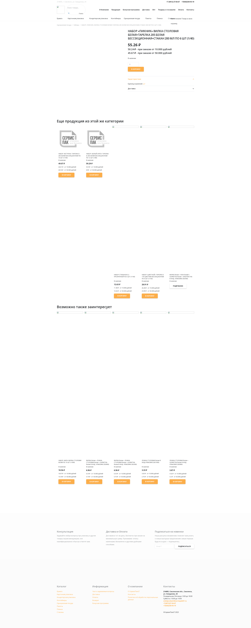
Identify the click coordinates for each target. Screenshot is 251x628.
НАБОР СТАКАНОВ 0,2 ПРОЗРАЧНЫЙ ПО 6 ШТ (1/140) (124, 276)
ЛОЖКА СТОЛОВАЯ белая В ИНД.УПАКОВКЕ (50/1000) (151, 461)
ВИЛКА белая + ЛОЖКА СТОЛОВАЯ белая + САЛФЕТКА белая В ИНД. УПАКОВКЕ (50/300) (125, 462)
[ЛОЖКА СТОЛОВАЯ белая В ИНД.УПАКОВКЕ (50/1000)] (153, 385)
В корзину (135, 69)
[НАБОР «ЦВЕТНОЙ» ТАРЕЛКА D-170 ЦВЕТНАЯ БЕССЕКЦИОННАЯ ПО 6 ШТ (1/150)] (153, 199)
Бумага (59, 591)
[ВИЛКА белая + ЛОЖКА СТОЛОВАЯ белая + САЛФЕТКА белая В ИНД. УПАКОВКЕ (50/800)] (98, 385)
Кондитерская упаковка (66, 597)
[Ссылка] (61, 10)
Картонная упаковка (65, 594)
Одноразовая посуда (65, 603)
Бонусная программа (100, 603)
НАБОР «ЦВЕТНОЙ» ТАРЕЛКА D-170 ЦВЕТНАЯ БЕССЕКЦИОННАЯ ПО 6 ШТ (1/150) (153, 277)
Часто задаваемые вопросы (103, 591)
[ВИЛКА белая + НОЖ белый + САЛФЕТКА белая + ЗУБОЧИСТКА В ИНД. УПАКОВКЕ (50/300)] (181, 199)
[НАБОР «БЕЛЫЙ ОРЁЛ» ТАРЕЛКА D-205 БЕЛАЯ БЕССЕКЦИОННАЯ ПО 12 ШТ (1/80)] (98, 139)
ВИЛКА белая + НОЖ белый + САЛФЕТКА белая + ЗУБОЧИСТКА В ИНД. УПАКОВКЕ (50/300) (181, 277)
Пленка (60, 609)
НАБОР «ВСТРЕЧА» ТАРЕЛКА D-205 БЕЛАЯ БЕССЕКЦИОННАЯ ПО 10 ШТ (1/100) (69, 156)
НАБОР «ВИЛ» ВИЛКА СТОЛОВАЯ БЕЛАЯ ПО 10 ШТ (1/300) (69, 461)
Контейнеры (62, 600)
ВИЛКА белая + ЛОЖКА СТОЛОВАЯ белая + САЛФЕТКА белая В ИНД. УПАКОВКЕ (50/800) (97, 462)
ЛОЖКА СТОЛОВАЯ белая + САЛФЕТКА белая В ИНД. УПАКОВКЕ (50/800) (179, 462)
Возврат (95, 600)
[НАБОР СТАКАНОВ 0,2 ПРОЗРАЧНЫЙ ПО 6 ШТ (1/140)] (125, 199)
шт (144, 84)
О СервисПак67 (134, 591)
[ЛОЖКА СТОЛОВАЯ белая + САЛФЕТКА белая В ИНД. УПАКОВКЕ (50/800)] (181, 385)
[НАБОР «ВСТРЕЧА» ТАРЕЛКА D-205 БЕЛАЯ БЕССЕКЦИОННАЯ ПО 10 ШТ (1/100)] (70, 139)
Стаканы (60, 612)
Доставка (96, 594)
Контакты (132, 594)
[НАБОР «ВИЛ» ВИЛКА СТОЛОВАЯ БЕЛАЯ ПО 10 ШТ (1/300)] (70, 385)
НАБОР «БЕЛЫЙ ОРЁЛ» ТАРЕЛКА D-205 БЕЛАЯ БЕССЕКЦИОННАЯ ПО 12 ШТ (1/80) (97, 156)
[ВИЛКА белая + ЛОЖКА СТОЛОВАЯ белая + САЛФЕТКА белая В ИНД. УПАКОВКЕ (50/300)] (125, 385)
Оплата (95, 597)
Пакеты (60, 606)
